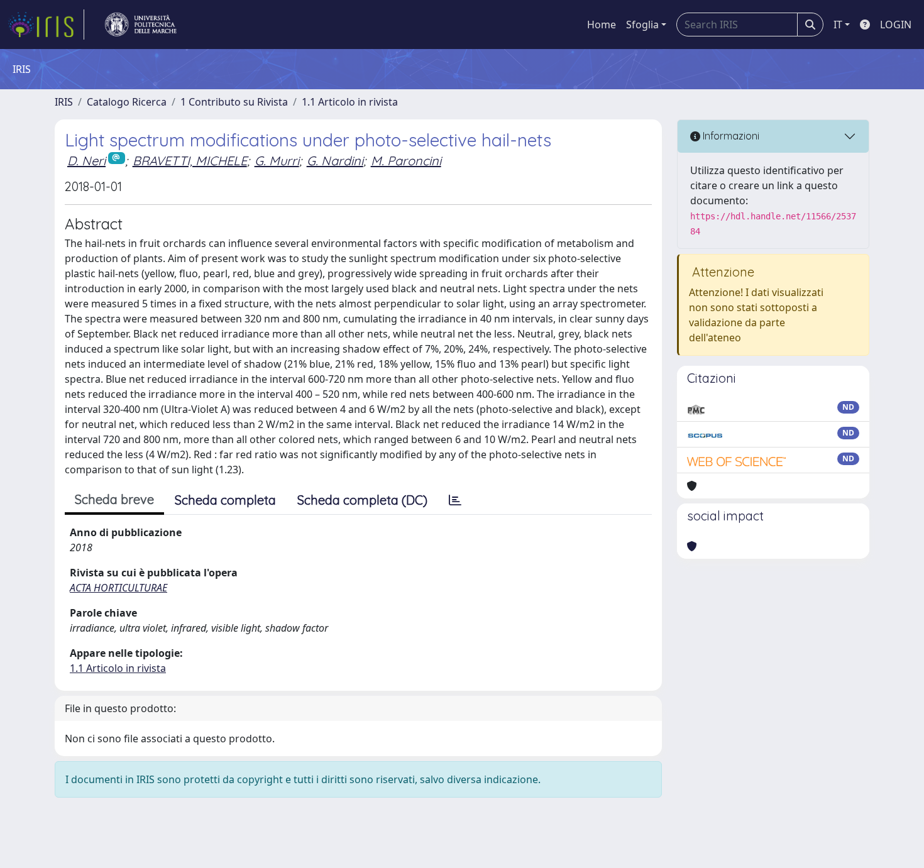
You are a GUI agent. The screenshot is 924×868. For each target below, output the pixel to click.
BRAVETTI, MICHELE (190, 160)
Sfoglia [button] (642, 24)
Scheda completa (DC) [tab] (362, 500)
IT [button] (837, 24)
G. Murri (277, 160)
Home (601, 24)
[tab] (455, 500)
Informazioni (729, 135)
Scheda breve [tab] (114, 499)
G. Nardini (335, 160)
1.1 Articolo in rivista (350, 102)
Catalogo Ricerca (127, 102)
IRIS (64, 102)
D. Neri (86, 160)
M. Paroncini (406, 160)
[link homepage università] (140, 24)
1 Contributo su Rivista (234, 102)
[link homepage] (46, 24)
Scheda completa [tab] (225, 500)
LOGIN (895, 24)
